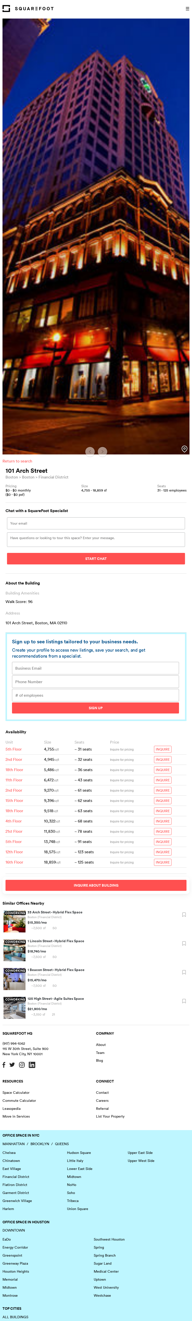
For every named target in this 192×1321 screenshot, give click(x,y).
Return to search (17, 461)
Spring (99, 1247)
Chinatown (11, 1160)
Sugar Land (103, 1263)
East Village (11, 1168)
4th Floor (14, 820)
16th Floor (14, 862)
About (101, 1044)
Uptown (100, 1279)
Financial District (53, 476)
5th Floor (14, 749)
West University (106, 1287)
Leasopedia (11, 1108)
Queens (62, 1144)
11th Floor (14, 779)
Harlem (8, 1209)
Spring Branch (105, 1255)
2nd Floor (14, 759)
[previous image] (90, 451)
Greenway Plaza (15, 1263)
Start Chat (96, 558)
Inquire (163, 749)
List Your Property (110, 1116)
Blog (99, 1060)
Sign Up (95, 707)
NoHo (71, 1184)
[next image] (102, 451)
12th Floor (14, 851)
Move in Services (16, 1116)
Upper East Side (140, 1152)
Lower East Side (79, 1168)
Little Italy (75, 1160)
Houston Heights (15, 1271)
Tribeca (72, 1200)
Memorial (10, 1279)
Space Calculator (16, 1092)
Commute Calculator (19, 1100)
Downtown (13, 1230)
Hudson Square (79, 1152)
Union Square (77, 1209)
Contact (102, 1092)
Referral (102, 1108)
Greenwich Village (17, 1200)
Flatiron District (14, 1184)
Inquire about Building (96, 885)
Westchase (102, 1295)
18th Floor (14, 769)
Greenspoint (12, 1255)
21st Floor (14, 831)
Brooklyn (39, 1144)
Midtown (74, 1176)
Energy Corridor (15, 1247)
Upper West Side (141, 1160)
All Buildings (15, 1317)
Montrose (10, 1295)
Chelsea (9, 1152)
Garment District (15, 1192)
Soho (71, 1192)
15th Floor (14, 800)
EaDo (6, 1239)
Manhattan (13, 1144)
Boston (12, 476)
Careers (102, 1100)
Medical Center (106, 1271)
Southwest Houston (109, 1239)
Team (100, 1052)
